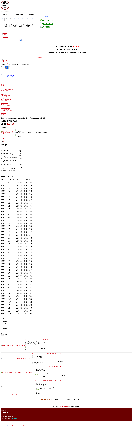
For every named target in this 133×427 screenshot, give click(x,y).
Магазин (5, 33)
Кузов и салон (4, 86)
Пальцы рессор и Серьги (6, 98)
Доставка (5, 35)
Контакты (5, 37)
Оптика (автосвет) (5, 90)
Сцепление (3, 106)
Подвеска (3, 93)
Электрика (3, 113)
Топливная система (5, 108)
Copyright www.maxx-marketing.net (9, 394)
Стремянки (3, 101)
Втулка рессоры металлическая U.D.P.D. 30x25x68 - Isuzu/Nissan (47, 353)
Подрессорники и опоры (6, 99)
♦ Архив (3, 114)
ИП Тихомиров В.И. (64, 406)
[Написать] (6, 69)
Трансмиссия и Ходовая (6, 110)
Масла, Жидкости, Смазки (7, 89)
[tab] (5, 138)
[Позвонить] (2, 69)
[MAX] (10, 69)
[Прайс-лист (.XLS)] (3, 77)
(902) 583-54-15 (47, 27)
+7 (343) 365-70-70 (5, 412)
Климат (2, 84)
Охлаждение (4, 91)
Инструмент (3, 83)
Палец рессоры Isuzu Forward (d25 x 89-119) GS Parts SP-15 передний (51, 366)
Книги (2, 85)
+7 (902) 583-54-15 (8, 416)
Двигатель (3, 81)
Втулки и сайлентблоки (6, 96)
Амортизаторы (4, 94)
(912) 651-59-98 (47, 24)
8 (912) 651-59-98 (5, 413)
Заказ (4, 34)
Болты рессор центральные (7, 95)
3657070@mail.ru (14, 418)
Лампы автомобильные (6, 88)
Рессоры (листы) (4, 100)
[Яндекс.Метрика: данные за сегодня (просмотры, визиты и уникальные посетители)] (11, 425)
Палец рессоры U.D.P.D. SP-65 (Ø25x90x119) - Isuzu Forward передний (52, 380)
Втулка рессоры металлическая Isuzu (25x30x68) (36, 339)
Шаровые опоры (4, 103)
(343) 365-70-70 (47, 20)
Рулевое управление (5, 105)
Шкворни (3, 104)
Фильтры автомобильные (7, 111)
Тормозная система (5, 109)
